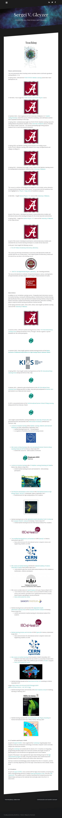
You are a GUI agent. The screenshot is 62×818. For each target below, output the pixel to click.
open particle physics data (38, 773)
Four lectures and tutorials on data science (22, 491)
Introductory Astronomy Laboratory (28, 247)
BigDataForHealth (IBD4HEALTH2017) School (40, 519)
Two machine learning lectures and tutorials (22, 538)
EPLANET (46, 660)
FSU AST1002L (15, 247)
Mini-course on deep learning (18, 447)
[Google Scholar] (57, 2)
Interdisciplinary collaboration (12, 799)
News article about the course (22, 597)
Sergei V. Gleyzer (31, 14)
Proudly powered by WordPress (11, 815)
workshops (36, 743)
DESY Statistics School (40, 689)
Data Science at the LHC (34, 681)
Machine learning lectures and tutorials (21, 632)
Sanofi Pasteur (31, 590)
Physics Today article (25, 191)
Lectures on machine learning (18, 425)
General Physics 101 (25, 196)
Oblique (26, 815)
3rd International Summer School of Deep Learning (40, 403)
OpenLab (41, 538)
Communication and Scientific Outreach (47, 799)
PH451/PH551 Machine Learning (32, 77)
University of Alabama (37, 123)
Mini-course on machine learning (19, 565)
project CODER (18, 743)
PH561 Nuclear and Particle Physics (33, 97)
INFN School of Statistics (35, 421)
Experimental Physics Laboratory (27, 271)
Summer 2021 (49, 389)
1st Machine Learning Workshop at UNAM (41, 465)
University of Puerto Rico (42, 419)
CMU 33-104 (15, 271)
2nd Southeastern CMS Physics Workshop (39, 718)
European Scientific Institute (20, 521)
